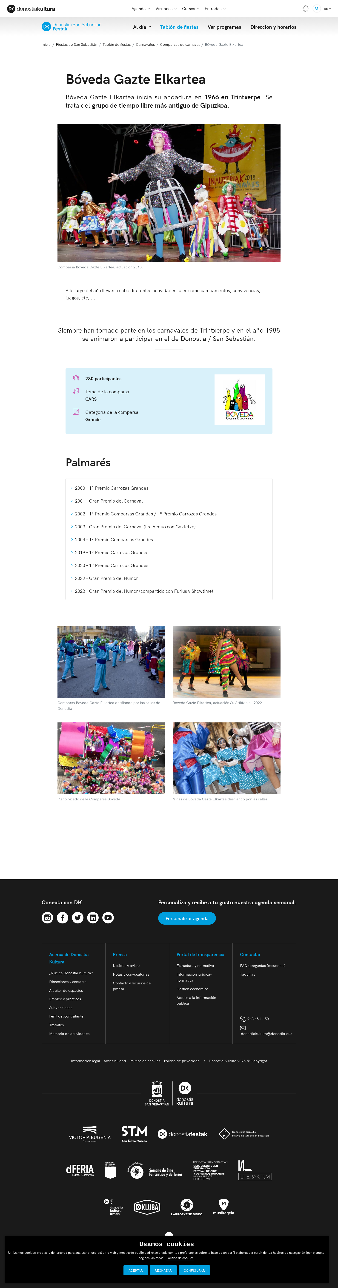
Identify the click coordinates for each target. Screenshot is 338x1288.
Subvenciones (60, 1007)
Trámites (56, 1024)
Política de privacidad (182, 1060)
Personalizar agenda (187, 918)
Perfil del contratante (66, 1015)
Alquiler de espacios (66, 990)
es (327, 8)
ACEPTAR (136, 1270)
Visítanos (163, 8)
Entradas (213, 8)
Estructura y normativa (195, 965)
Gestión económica (192, 988)
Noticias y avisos (126, 965)
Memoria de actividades (69, 1033)
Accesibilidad (115, 1060)
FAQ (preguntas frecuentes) (262, 965)
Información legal (85, 1060)
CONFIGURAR (194, 1270)
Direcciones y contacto (67, 981)
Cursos (188, 8)
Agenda (139, 8)
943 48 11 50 (257, 1018)
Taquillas (247, 974)
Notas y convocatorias (131, 974)
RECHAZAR (163, 1270)
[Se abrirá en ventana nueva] (47, 917)
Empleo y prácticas (65, 998)
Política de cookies (145, 1060)
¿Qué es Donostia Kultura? (71, 972)
